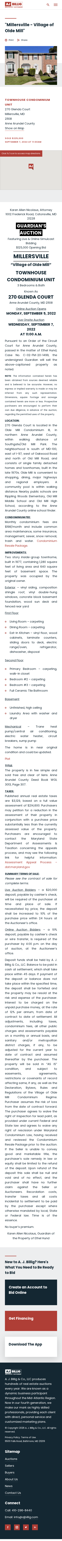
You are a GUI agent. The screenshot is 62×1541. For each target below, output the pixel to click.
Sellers (9, 1466)
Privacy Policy (12, 1437)
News (9, 1486)
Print (11, 40)
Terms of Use (28, 1437)
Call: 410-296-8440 (18, 1510)
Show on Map (14, 128)
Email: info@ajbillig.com (21, 1517)
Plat (7, 759)
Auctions (11, 1459)
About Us (11, 1479)
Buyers (9, 1472)
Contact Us (13, 1493)
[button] (31, 167)
